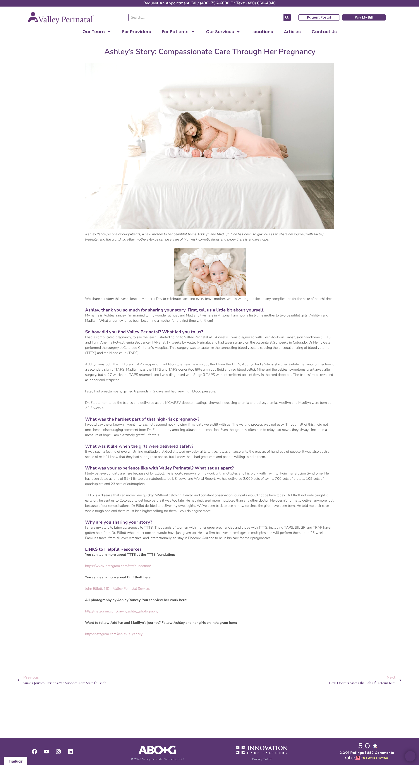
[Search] (286, 17)
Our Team (93, 32)
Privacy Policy (262, 759)
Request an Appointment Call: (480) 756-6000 (186, 3)
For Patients (175, 32)
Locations (262, 32)
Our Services (220, 32)
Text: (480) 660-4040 (256, 3)
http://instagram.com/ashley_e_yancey (114, 634)
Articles (292, 32)
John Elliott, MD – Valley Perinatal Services (118, 588)
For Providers (136, 32)
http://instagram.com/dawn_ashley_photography (121, 611)
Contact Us (324, 32)
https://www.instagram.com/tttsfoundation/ (118, 566)
